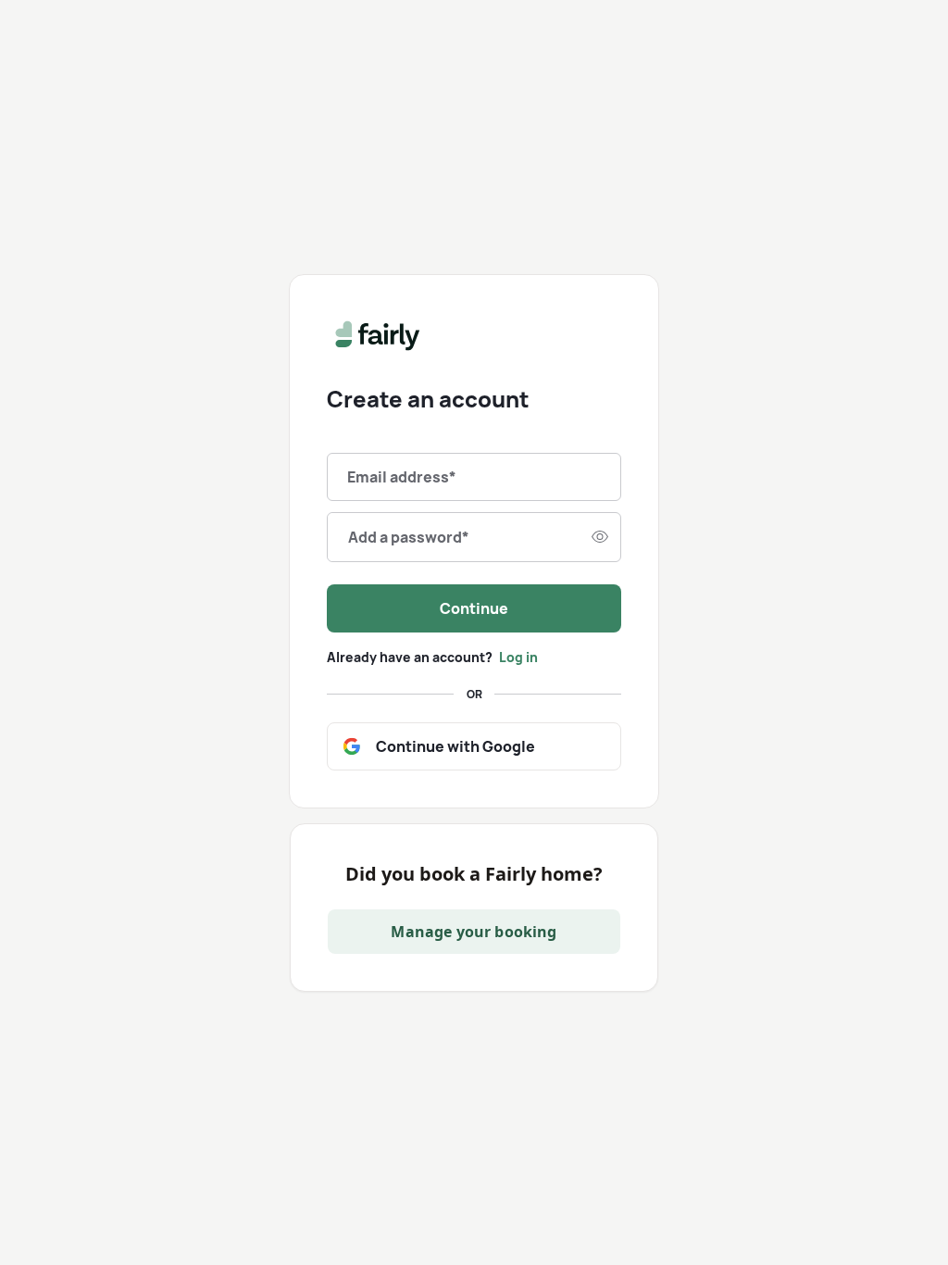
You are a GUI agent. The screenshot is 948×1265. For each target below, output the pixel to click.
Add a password (408, 537)
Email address (401, 477)
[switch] (600, 537)
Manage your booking (473, 931)
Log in (518, 657)
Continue (474, 608)
